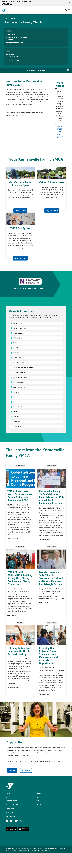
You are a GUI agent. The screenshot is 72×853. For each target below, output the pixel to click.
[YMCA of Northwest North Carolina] (12, 10)
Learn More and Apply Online (60, 131)
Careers (8, 793)
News (7, 797)
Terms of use (9, 812)
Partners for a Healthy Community (29, 288)
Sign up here (52, 210)
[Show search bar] (66, 10)
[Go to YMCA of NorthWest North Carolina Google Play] (11, 830)
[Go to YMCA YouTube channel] (16, 821)
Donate (12, 770)
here (24, 115)
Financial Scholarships (12, 804)
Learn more (20, 210)
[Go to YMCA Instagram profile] (21, 821)
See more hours (12, 61)
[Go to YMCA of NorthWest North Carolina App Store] (23, 830)
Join (37, 797)
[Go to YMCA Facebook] (7, 821)
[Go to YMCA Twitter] (11, 821)
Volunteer (26, 770)
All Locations (10, 19)
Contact (38, 793)
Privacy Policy (10, 808)
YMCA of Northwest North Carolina (16, 2)
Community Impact (11, 800)
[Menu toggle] (69, 9)
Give (37, 800)
